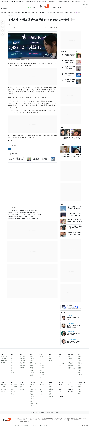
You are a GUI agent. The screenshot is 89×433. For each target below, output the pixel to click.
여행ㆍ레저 (32, 396)
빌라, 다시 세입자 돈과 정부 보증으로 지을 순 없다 (73, 342)
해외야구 (51, 386)
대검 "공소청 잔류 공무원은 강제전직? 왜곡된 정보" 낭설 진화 (40, 158)
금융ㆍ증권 (10, 16)
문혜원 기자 (12, 25)
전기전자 (79, 360)
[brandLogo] (44, 6)
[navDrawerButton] (2, 4)
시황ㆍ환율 (70, 365)
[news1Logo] (6, 419)
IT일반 (12, 389)
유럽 (31, 362)
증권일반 (70, 363)
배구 (50, 391)
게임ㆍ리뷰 (13, 393)
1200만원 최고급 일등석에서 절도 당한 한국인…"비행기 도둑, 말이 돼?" (74, 234)
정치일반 (3, 362)
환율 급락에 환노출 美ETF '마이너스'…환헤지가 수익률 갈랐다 (23, 218)
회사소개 (32, 412)
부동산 (2, 382)
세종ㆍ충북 (41, 365)
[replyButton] (2, 25)
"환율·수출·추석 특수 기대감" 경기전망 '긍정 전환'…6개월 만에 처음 (25, 214)
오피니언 (62, 313)
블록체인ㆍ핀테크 (72, 369)
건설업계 (3, 391)
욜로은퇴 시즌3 (70, 316)
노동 (12, 363)
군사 (59, 358)
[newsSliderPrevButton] (76, 51)
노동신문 (59, 7)
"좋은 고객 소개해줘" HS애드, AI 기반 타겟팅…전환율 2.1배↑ (23, 210)
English (54, 7)
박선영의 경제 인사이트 (71, 339)
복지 (12, 362)
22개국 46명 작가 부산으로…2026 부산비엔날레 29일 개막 (52, 1)
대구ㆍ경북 (41, 372)
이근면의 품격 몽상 (70, 331)
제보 (87, 4)
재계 (79, 358)
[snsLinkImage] (79, 425)
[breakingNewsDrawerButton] (4, 4)
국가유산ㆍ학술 (33, 389)
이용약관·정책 (50, 412)
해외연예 (41, 391)
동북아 (31, 357)
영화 (40, 388)
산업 (79, 354)
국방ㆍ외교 (51, 357)
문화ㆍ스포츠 (61, 363)
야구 (50, 384)
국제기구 (32, 370)
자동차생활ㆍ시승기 (34, 403)
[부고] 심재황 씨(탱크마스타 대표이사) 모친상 (77, 1)
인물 (12, 369)
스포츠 (62, 145)
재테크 (69, 367)
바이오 (21, 382)
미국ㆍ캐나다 (32, 358)
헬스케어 (22, 388)
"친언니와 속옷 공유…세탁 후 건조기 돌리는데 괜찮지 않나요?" (74, 209)
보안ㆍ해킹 (13, 391)
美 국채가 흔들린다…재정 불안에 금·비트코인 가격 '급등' (22, 216)
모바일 (12, 388)
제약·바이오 (22, 386)
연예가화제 (41, 384)
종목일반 (51, 396)
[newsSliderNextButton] (80, 51)
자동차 (79, 362)
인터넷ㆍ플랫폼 (14, 384)
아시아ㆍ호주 (32, 360)
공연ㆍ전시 (32, 384)
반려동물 (32, 401)
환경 (12, 365)
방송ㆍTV (41, 386)
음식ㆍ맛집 (32, 405)
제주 (40, 377)
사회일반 (12, 372)
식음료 (79, 370)
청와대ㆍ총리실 (4, 357)
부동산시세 (3, 389)
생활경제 (79, 367)
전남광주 (41, 370)
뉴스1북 (79, 393)
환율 (10, 148)
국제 (31, 354)
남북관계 (60, 365)
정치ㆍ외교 (61, 357)
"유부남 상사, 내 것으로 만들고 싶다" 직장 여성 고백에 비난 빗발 (74, 221)
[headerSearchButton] (6, 4)
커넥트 (84, 4)
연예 (61, 127)
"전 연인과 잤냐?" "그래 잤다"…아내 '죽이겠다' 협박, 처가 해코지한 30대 (74, 215)
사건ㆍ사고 (13, 357)
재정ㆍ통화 (22, 358)
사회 (12, 354)
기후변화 (32, 369)
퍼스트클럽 (80, 395)
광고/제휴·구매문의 (40, 412)
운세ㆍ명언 (32, 398)
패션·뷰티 (80, 369)
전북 (40, 369)
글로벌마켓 (70, 386)
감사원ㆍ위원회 (4, 360)
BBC (69, 384)
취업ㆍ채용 (80, 374)
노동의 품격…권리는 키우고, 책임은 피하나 (73, 334)
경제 (21, 354)
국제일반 (32, 376)
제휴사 (69, 382)
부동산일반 (3, 384)
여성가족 (12, 370)
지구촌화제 (32, 374)
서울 (40, 358)
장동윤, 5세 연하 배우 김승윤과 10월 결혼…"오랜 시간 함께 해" (74, 228)
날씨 (12, 367)
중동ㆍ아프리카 (33, 363)
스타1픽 (79, 388)
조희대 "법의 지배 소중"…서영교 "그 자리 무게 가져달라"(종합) (17, 158)
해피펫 (35, 7)
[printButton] (2, 33)
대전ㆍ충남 (41, 367)
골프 (50, 395)
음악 (40, 389)
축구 (50, 388)
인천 (40, 362)
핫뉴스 (62, 204)
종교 (31, 388)
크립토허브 (29, 7)
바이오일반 (22, 389)
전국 (40, 354)
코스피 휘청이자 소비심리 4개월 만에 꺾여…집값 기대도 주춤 (23, 212)
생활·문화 (32, 382)
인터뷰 (40, 393)
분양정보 (3, 388)
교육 (12, 360)
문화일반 (32, 391)
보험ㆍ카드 (70, 362)
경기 (40, 360)
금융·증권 (70, 354)
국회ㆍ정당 (3, 358)
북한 (60, 354)
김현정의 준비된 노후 (71, 323)
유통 (79, 365)
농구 (50, 393)
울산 (40, 376)
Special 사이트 (81, 382)
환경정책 (22, 367)
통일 (50, 358)
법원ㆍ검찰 (13, 358)
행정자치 (41, 357)
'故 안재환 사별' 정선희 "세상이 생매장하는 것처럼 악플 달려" (70, 62)
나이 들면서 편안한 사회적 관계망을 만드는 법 (73, 326)
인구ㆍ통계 (22, 362)
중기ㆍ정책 (80, 363)
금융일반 (70, 357)
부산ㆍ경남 (41, 374)
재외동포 (51, 360)
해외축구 (51, 389)
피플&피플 (32, 372)
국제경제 (32, 367)
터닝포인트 (80, 391)
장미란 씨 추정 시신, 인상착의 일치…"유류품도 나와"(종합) (70, 81)
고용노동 (22, 363)
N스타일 (41, 395)
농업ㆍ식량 (22, 365)
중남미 (31, 365)
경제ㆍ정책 (22, 357)
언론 (31, 393)
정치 (2, 354)
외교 (50, 354)
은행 (69, 360)
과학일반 (12, 395)
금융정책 (70, 358)
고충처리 (57, 412)
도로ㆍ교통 (32, 400)
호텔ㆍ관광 (80, 372)
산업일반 (79, 357)
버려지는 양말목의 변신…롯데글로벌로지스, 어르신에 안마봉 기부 (23, 1)
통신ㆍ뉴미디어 (14, 386)
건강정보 (32, 395)
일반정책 (3, 386)
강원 (40, 363)
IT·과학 (13, 382)
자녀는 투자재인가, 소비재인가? (73, 318)
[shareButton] (2, 21)
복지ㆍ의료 (22, 384)
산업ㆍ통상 (22, 360)
